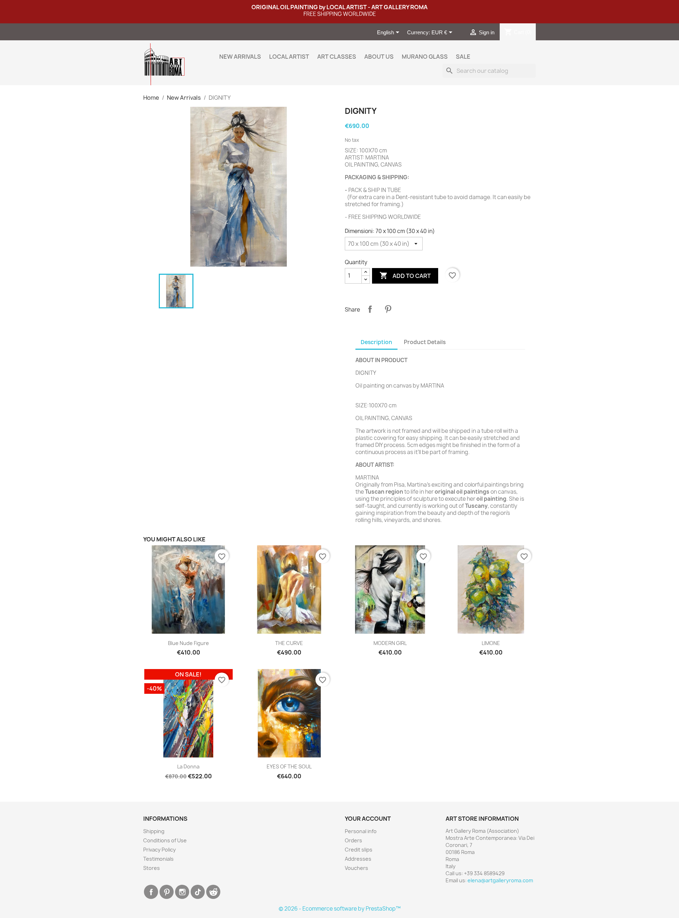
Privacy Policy (159, 849)
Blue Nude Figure (188, 643)
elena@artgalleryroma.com (500, 880)
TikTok (198, 892)
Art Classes (336, 56)
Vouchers (356, 868)
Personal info (361, 831)
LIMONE (491, 643)
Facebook (151, 892)
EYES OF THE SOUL (289, 766)
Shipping (153, 831)
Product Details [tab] (425, 342)
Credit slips (358, 849)
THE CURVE (289, 643)
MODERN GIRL (390, 643)
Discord (213, 892)
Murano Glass (425, 56)
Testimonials (158, 858)
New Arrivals (240, 56)
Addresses (358, 858)
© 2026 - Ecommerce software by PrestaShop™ (340, 908)
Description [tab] (376, 342)
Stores (151, 868)
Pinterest (388, 309)
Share (370, 309)
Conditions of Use (165, 840)
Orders (353, 840)
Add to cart (405, 275)
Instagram (182, 892)
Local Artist (289, 56)
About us (379, 56)
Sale (463, 56)
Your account (368, 819)
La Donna (188, 766)
